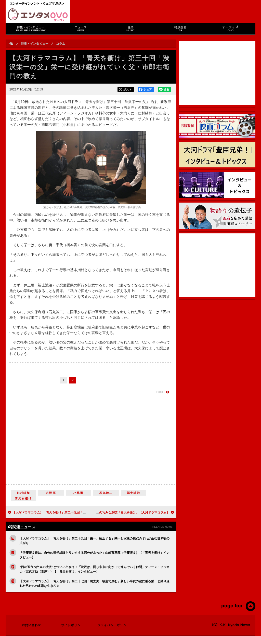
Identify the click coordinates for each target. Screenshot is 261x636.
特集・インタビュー (30, 28)
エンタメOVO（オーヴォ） (38, 15)
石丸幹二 (106, 492)
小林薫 (78, 492)
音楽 (130, 28)
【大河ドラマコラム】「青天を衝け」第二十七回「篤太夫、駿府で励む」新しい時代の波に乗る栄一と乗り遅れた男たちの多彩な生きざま (94, 583)
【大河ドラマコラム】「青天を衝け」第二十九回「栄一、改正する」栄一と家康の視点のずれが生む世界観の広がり (94, 541)
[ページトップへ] (238, 610)
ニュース (80, 28)
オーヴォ (228, 28)
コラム (60, 43)
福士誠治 (133, 492)
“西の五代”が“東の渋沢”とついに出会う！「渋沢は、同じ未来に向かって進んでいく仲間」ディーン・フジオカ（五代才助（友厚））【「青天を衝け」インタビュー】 (94, 569)
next (160, 392)
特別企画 (180, 28)
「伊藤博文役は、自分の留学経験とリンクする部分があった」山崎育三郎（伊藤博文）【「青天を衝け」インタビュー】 (94, 555)
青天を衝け (23, 498)
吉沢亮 (51, 492)
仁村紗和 (23, 492)
